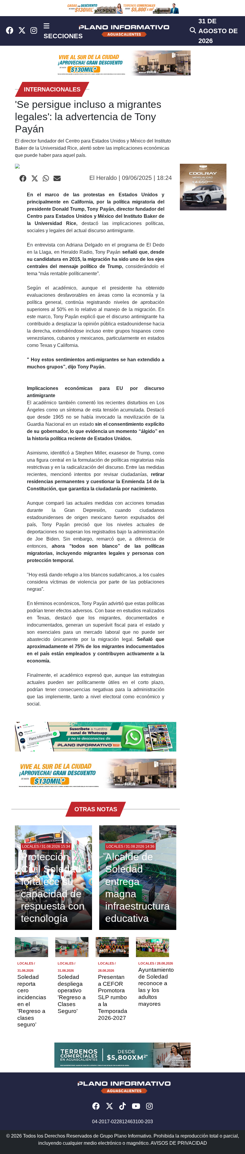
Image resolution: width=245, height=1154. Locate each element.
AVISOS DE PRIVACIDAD (179, 1143)
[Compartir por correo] (57, 178)
